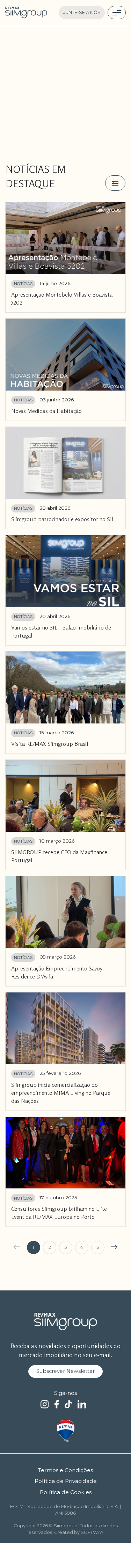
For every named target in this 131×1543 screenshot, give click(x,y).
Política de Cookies (66, 1492)
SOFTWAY (92, 1532)
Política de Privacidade (66, 1481)
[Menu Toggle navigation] (117, 12)
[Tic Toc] (68, 1404)
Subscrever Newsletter (65, 1371)
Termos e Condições (65, 1470)
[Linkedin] (82, 1404)
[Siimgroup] (26, 12)
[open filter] (115, 183)
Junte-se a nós (82, 12)
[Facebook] (56, 1404)
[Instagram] (45, 1404)
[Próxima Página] (115, 1247)
